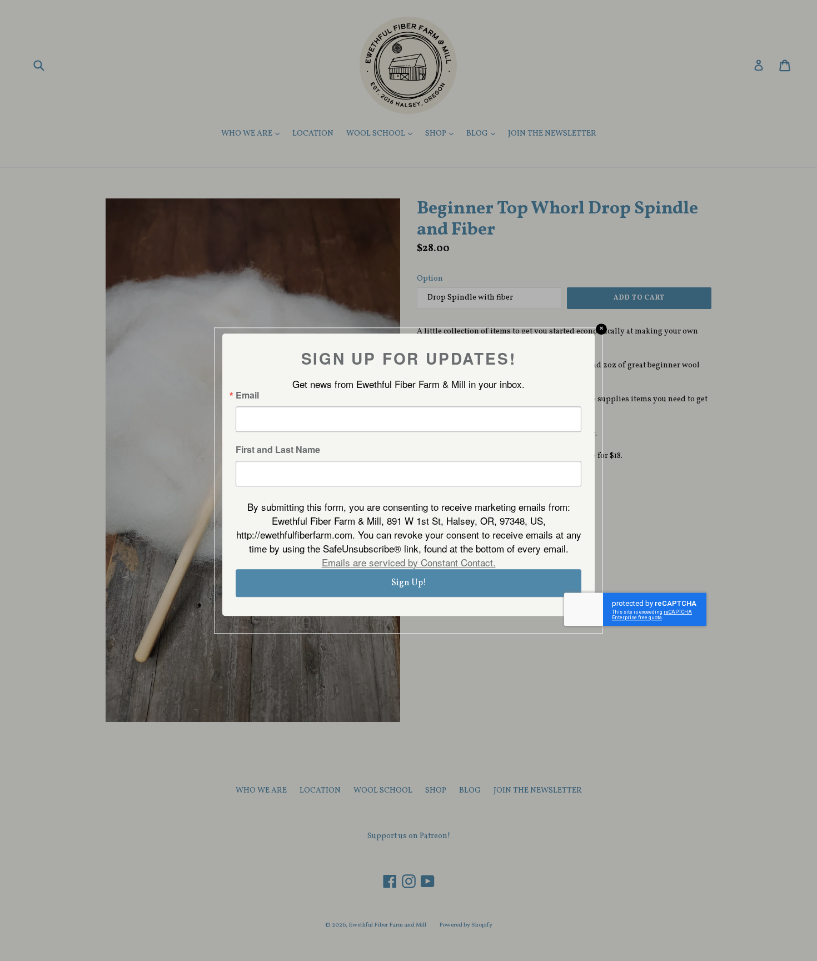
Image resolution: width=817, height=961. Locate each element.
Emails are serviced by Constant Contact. (409, 562)
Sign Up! (408, 583)
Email (247, 395)
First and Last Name (278, 449)
